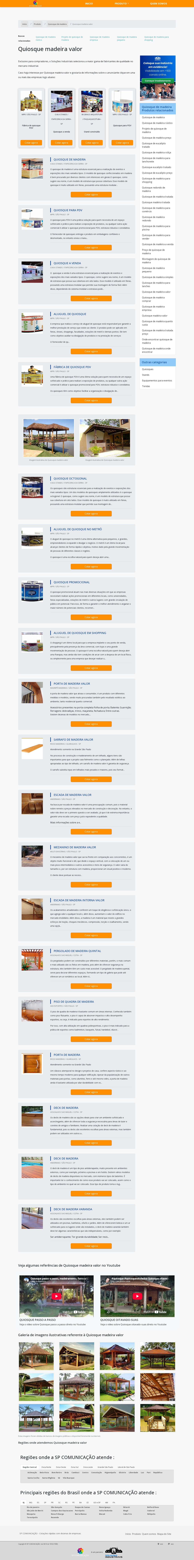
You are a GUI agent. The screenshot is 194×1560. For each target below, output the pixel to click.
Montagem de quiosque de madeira (156, 260)
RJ (23, 1502)
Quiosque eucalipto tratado (156, 167)
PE (73, 1502)
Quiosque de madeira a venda (157, 244)
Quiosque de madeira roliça (156, 152)
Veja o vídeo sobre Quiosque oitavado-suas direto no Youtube (133, 1324)
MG (30, 1502)
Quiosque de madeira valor (156, 291)
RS (66, 1502)
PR (52, 1502)
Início (128, 1533)
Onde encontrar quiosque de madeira (157, 341)
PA (114, 1502)
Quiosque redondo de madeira (153, 189)
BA (80, 1502)
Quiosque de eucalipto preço (157, 172)
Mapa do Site (164, 1533)
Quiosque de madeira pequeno (127, 38)
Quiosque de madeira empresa (99, 38)
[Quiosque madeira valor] (31, 101)
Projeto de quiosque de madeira (72, 38)
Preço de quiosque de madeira (153, 251)
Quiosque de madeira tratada (157, 196)
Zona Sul (74, 1467)
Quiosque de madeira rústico (46, 38)
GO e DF (96, 1502)
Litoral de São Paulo (126, 1467)
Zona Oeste (61, 1467)
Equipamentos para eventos (157, 380)
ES (38, 1502)
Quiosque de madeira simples (157, 277)
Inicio (89, 3)
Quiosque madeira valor (154, 315)
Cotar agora (31, 142)
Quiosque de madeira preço (156, 137)
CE (87, 1502)
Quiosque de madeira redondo (153, 218)
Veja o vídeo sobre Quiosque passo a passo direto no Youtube (52, 1324)
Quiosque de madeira (153, 117)
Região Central (30, 1467)
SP (45, 1502)
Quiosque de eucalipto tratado (154, 145)
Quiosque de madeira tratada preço (157, 332)
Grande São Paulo (105, 1467)
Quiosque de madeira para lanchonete (156, 160)
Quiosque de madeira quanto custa (157, 323)
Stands (145, 374)
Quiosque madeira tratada (156, 202)
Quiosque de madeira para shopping (156, 38)
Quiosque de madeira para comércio (156, 209)
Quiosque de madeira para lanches (156, 284)
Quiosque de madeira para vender (156, 237)
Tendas (146, 386)
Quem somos (158, 3)
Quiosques (147, 369)
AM (106, 1502)
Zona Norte (46, 1467)
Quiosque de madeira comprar (153, 299)
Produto (121, 3)
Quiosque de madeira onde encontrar (156, 350)
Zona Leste (88, 1467)
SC (59, 1502)
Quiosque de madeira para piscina (156, 228)
